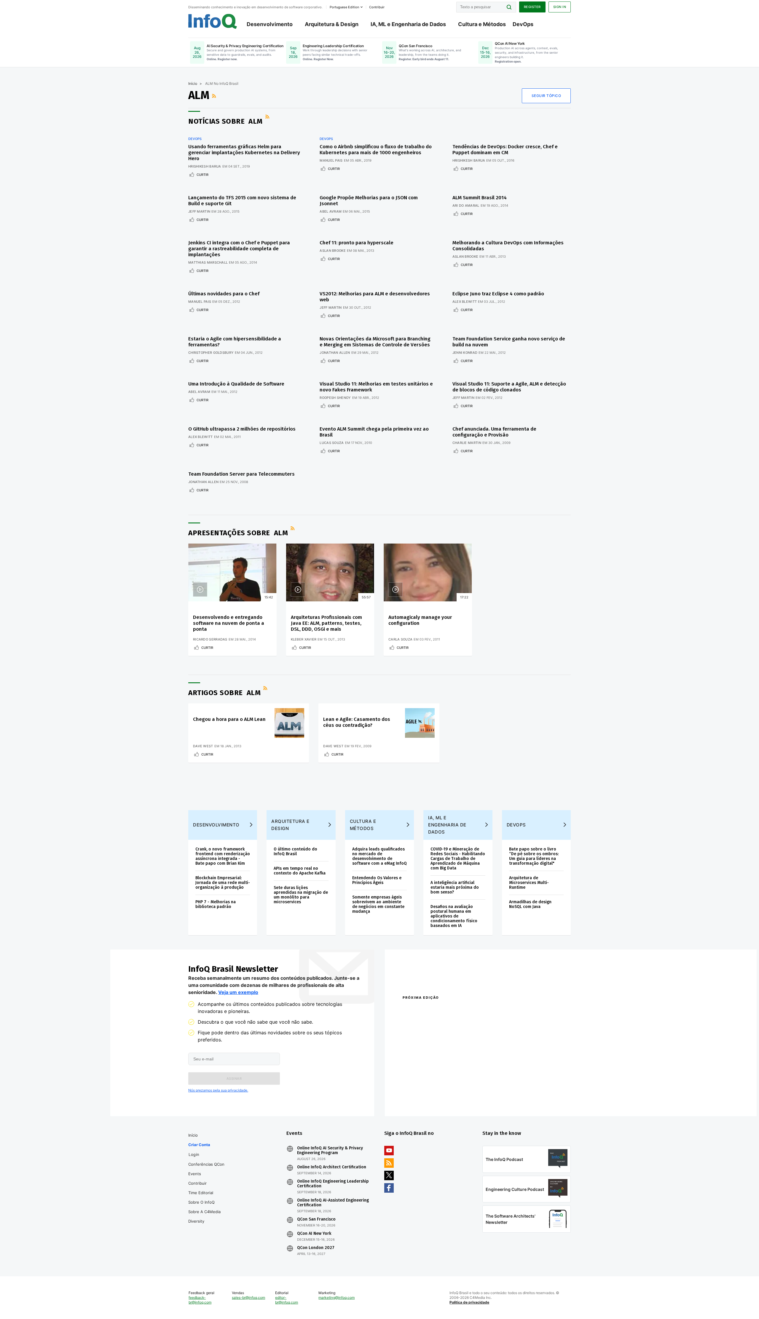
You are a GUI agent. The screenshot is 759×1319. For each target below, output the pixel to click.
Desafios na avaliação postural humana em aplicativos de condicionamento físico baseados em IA (453, 916)
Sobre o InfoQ (201, 1202)
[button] (234, 1078)
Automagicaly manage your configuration (420, 620)
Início (192, 83)
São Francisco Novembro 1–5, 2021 (513, 1097)
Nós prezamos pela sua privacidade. (218, 1090)
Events (194, 1173)
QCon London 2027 (315, 1247)
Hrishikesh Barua (204, 166)
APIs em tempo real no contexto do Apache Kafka (300, 871)
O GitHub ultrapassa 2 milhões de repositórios (242, 429)
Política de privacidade (469, 1302)
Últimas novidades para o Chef (223, 294)
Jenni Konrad (465, 353)
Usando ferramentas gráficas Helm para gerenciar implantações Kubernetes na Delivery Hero (244, 153)
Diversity (196, 1221)
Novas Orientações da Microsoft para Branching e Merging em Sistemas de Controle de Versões (375, 342)
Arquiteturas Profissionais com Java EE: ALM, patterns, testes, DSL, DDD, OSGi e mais (326, 623)
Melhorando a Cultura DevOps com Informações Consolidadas (508, 246)
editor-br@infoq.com (286, 1299)
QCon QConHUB (444, 1010)
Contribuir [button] (377, 7)
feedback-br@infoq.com (200, 1299)
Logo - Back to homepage (212, 21)
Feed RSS (215, 95)
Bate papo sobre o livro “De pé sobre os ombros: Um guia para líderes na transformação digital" (534, 856)
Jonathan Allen (335, 353)
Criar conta (199, 1144)
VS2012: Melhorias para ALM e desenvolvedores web (375, 297)
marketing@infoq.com (336, 1297)
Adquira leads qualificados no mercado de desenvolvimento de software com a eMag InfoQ (379, 856)
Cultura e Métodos (482, 24)
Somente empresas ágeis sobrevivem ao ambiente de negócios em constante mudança (378, 904)
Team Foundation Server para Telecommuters (241, 474)
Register (532, 7)
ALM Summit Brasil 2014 (479, 198)
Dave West (203, 746)
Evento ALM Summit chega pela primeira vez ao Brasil (374, 432)
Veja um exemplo (238, 992)
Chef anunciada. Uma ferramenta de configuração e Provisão (494, 432)
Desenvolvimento (270, 24)
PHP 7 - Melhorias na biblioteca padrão (215, 904)
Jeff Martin (199, 211)
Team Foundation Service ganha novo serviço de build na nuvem (508, 342)
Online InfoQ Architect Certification (331, 1167)
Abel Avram (331, 211)
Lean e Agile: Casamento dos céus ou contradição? (356, 722)
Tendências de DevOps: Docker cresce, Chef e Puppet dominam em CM (505, 150)
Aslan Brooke (333, 250)
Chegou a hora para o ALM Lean (229, 719)
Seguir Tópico (546, 95)
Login (194, 1154)
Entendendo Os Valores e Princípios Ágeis (376, 880)
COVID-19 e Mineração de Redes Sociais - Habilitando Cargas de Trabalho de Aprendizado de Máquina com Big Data (457, 859)
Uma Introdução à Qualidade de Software (236, 384)
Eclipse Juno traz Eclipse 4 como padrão (498, 294)
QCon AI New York (314, 1233)
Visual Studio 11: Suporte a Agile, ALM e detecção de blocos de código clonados (509, 387)
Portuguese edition (344, 7)
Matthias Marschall (208, 262)
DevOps (523, 24)
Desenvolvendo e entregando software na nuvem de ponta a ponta (228, 623)
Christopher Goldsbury (211, 353)
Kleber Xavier (304, 639)
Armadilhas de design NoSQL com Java (530, 904)
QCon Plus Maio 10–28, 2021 (427, 1097)
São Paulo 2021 (493, 1090)
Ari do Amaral (465, 205)
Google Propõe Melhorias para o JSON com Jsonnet (369, 201)
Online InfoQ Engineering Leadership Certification (333, 1184)
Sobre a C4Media (204, 1211)
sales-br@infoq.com (248, 1297)
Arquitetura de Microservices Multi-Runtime (529, 882)
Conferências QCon (206, 1164)
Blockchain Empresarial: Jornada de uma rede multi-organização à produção (222, 882)
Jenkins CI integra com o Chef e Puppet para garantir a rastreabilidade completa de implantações (239, 249)
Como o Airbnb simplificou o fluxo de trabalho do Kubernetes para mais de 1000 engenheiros (376, 150)
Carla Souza (400, 639)
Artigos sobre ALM (224, 693)
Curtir (202, 175)
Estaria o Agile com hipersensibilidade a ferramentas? (234, 342)
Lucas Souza (332, 443)
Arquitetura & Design (331, 24)
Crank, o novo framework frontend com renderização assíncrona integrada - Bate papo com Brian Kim (222, 856)
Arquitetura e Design (290, 824)
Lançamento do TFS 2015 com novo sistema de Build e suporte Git (242, 201)
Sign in (559, 7)
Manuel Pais (331, 160)
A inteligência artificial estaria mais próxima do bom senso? (454, 887)
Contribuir (197, 1183)
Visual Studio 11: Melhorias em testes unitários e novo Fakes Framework (376, 387)
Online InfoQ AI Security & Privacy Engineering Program (330, 1150)
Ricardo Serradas (210, 639)
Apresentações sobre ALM (238, 533)
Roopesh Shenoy (335, 398)
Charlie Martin (466, 443)
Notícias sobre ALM (225, 121)
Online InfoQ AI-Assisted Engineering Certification (333, 1203)
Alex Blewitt (464, 302)
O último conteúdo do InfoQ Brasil (295, 851)
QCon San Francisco (316, 1219)
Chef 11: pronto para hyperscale (356, 243)
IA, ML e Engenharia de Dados (408, 24)
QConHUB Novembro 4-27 (425, 1090)
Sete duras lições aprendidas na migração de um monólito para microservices (301, 894)
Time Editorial (200, 1192)
